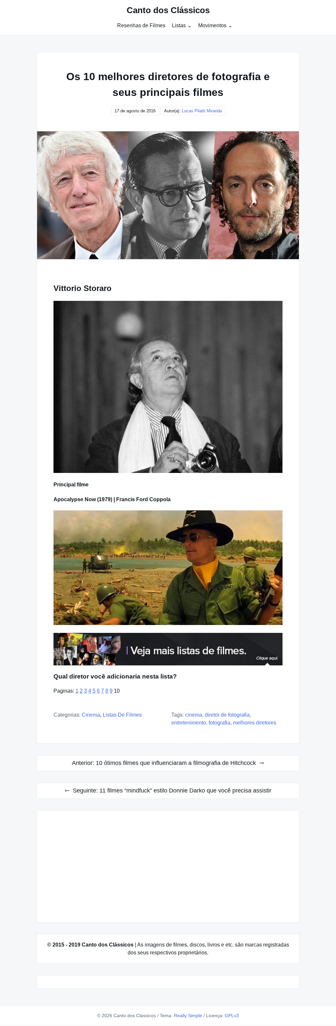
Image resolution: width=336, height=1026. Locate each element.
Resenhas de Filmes (141, 25)
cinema (193, 715)
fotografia (219, 722)
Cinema (91, 715)
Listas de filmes (122, 715)
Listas (179, 25)
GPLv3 (232, 1015)
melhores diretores (254, 722)
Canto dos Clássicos (168, 10)
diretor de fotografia (227, 715)
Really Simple (188, 1015)
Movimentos (212, 25)
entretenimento (188, 722)
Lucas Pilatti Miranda (202, 110)
